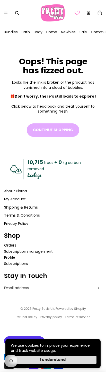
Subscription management (28, 251)
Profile (9, 257)
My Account (15, 199)
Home (51, 32)
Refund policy (26, 317)
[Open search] (17, 13)
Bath (26, 32)
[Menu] (6, 13)
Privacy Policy (16, 223)
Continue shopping (53, 129)
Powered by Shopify (71, 308)
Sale (83, 32)
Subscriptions (16, 263)
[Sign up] (97, 287)
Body (38, 32)
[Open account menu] (88, 13)
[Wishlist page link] (77, 12)
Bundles (11, 32)
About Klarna (15, 191)
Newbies (68, 32)
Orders (10, 245)
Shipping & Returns (21, 207)
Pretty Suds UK (43, 308)
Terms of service (77, 317)
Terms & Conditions (22, 215)
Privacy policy (51, 317)
